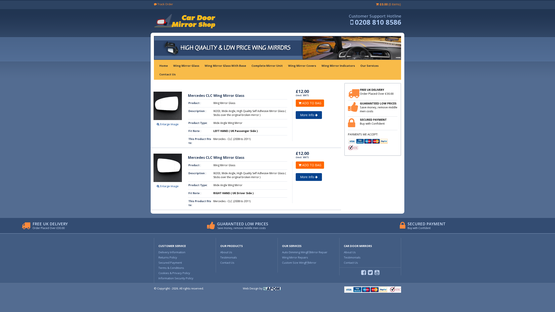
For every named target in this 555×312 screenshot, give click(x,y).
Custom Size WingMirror (299, 263)
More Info (307, 115)
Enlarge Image (169, 124)
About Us (226, 252)
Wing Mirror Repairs (295, 257)
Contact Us (227, 263)
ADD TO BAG (311, 103)
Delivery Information (171, 252)
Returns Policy (167, 257)
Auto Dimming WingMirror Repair (304, 252)
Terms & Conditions (171, 268)
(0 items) (390, 4)
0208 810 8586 (378, 22)
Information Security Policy (175, 278)
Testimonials (228, 257)
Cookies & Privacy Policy (174, 273)
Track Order (165, 4)
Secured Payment (170, 263)
